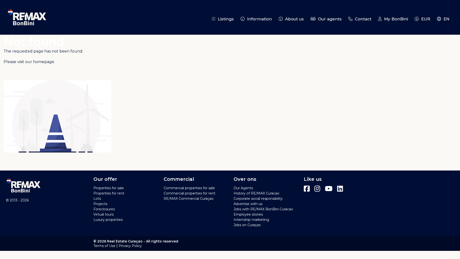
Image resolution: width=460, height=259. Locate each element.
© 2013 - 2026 (17, 200)
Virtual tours (103, 214)
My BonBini (395, 19)
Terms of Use (104, 246)
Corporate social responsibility (258, 198)
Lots (97, 198)
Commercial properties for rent (189, 193)
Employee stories (248, 214)
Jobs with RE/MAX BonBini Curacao (263, 209)
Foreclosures (104, 209)
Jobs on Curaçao (247, 225)
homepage (43, 61)
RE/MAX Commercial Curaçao (188, 198)
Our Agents (243, 188)
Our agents (329, 19)
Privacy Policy (130, 246)
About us (293, 19)
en (445, 19)
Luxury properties (108, 220)
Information (258, 19)
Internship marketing (251, 220)
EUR (424, 19)
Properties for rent (108, 193)
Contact (361, 19)
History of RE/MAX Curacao (256, 193)
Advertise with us (248, 204)
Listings (224, 19)
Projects (100, 204)
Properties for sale (108, 188)
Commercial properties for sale (189, 188)
